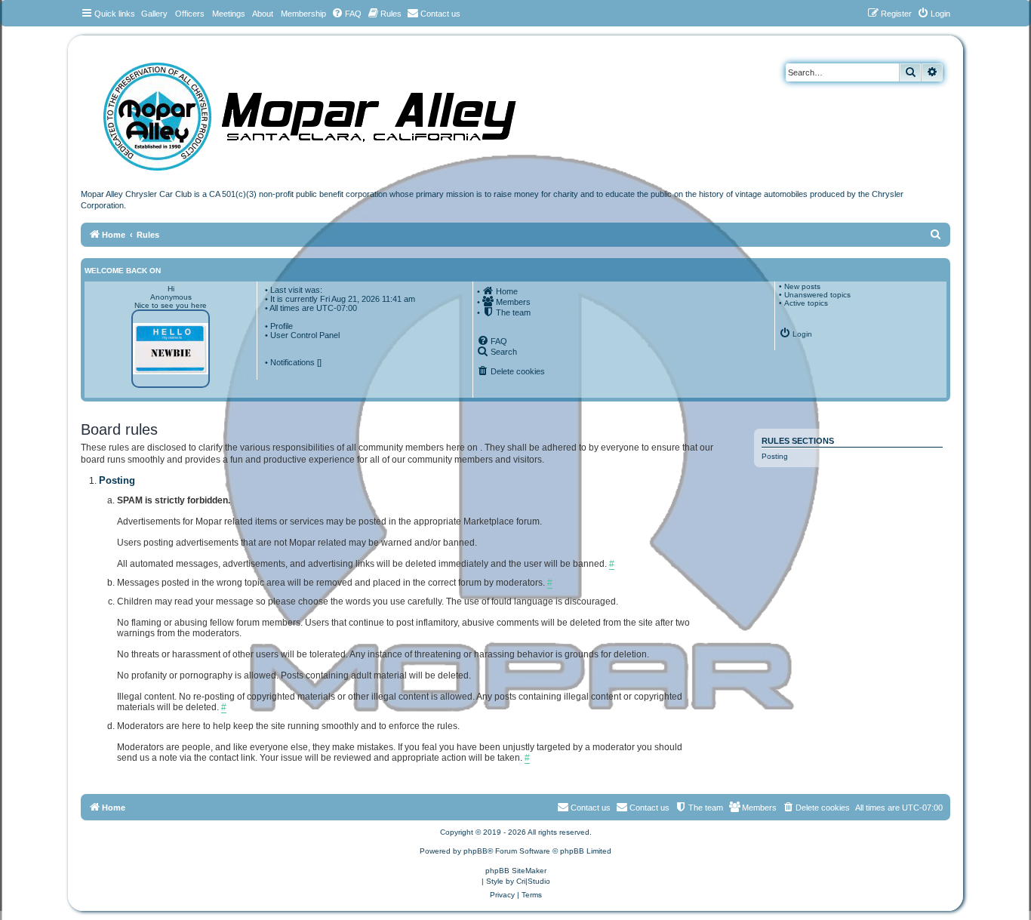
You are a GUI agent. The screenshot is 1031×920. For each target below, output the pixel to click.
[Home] (325, 111)
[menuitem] (346, 14)
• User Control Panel (302, 335)
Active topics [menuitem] (806, 303)
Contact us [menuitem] (649, 807)
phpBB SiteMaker (515, 870)
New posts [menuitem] (802, 286)
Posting (775, 456)
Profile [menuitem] (281, 326)
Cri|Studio (533, 881)
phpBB (475, 851)
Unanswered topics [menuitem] (817, 295)
